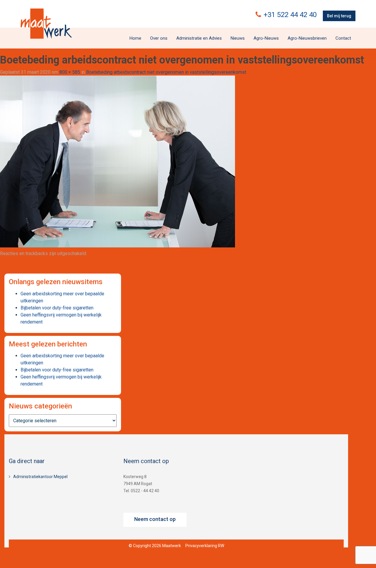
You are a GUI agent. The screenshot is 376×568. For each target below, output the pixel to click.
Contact (343, 38)
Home (135, 38)
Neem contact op (155, 519)
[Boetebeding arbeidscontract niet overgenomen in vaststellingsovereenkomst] (117, 161)
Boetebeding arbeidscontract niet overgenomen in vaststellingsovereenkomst (166, 72)
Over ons (158, 38)
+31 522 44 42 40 (290, 15)
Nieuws (238, 38)
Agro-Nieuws (266, 38)
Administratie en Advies (199, 38)
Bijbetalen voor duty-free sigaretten (57, 308)
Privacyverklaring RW (204, 545)
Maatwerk (46, 23)
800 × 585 (69, 72)
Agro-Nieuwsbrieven (307, 38)
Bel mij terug (339, 16)
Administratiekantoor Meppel (40, 476)
